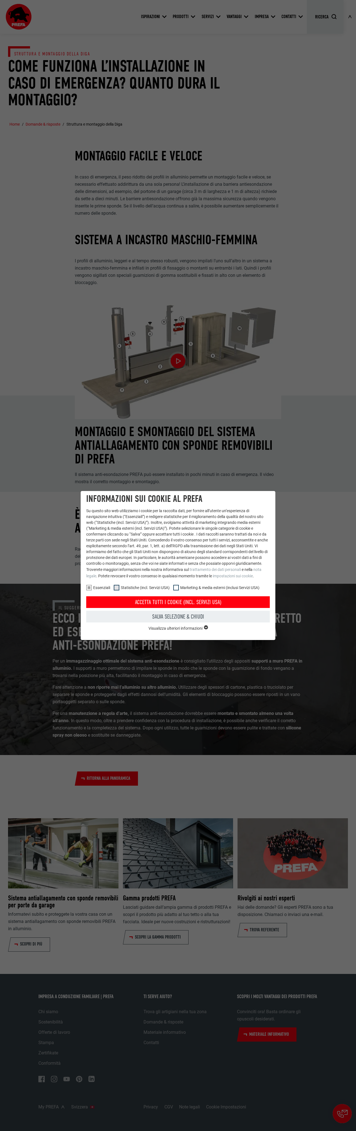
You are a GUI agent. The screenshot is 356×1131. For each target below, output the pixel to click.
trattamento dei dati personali (215, 569)
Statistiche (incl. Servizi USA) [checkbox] (145, 587)
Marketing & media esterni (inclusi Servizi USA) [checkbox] (219, 587)
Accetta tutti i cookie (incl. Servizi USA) (178, 602)
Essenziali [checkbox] (101, 587)
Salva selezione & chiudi (178, 616)
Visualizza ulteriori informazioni (176, 628)
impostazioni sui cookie (233, 576)
